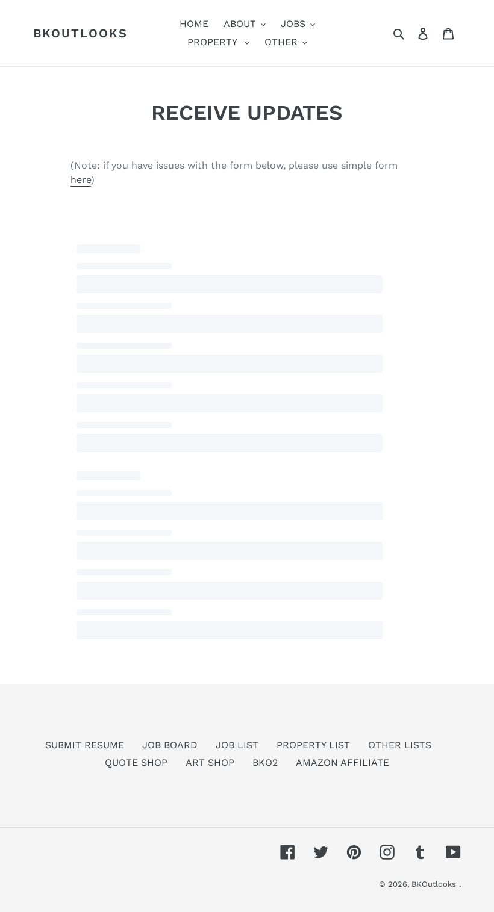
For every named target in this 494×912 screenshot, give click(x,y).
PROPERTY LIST (313, 745)
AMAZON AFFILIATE (342, 762)
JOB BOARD (170, 745)
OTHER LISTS (399, 745)
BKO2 (265, 762)
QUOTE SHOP (136, 762)
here (80, 179)
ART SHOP (210, 762)
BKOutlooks (80, 33)
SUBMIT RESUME (84, 745)
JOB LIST (237, 745)
